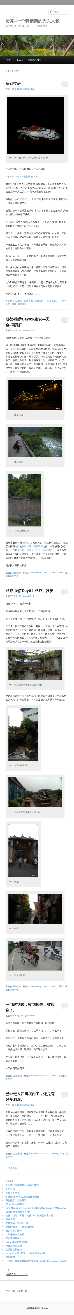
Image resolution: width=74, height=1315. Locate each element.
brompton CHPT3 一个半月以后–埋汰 (25, 1253)
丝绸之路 (27, 542)
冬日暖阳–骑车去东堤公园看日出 (23, 1196)
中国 (44, 542)
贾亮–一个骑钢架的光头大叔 (33, 21)
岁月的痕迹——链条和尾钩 (20, 1226)
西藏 (14, 304)
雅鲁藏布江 (49, 550)
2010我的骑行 (38, 301)
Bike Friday (53, 301)
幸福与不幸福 (13, 1192)
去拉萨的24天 (34, 59)
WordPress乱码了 (15, 1204)
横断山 (25, 546)
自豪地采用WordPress (37, 1308)
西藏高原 (38, 546)
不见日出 (10, 1189)
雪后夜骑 (10, 1257)
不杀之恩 (10, 1219)
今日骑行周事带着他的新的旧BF (22, 1185)
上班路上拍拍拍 (14, 1249)
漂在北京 (17, 572)
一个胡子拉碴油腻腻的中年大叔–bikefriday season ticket (36, 1261)
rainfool (31, 88)
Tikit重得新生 (13, 1238)
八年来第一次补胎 (15, 1234)
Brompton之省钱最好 (17, 1242)
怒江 (38, 550)
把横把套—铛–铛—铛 (17, 1223)
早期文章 (11, 1168)
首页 (8, 59)
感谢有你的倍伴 (14, 1230)
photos (19, 59)
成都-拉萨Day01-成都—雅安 (29, 590)
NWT (63, 301)
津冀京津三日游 (14, 1245)
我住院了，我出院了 (16, 1200)
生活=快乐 (17, 301)
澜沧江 (30, 550)
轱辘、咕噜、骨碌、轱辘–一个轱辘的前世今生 (30, 1215)
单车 (8, 304)
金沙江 (20, 550)
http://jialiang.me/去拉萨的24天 (22, 176)
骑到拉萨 (13, 83)
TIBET (54, 572)
